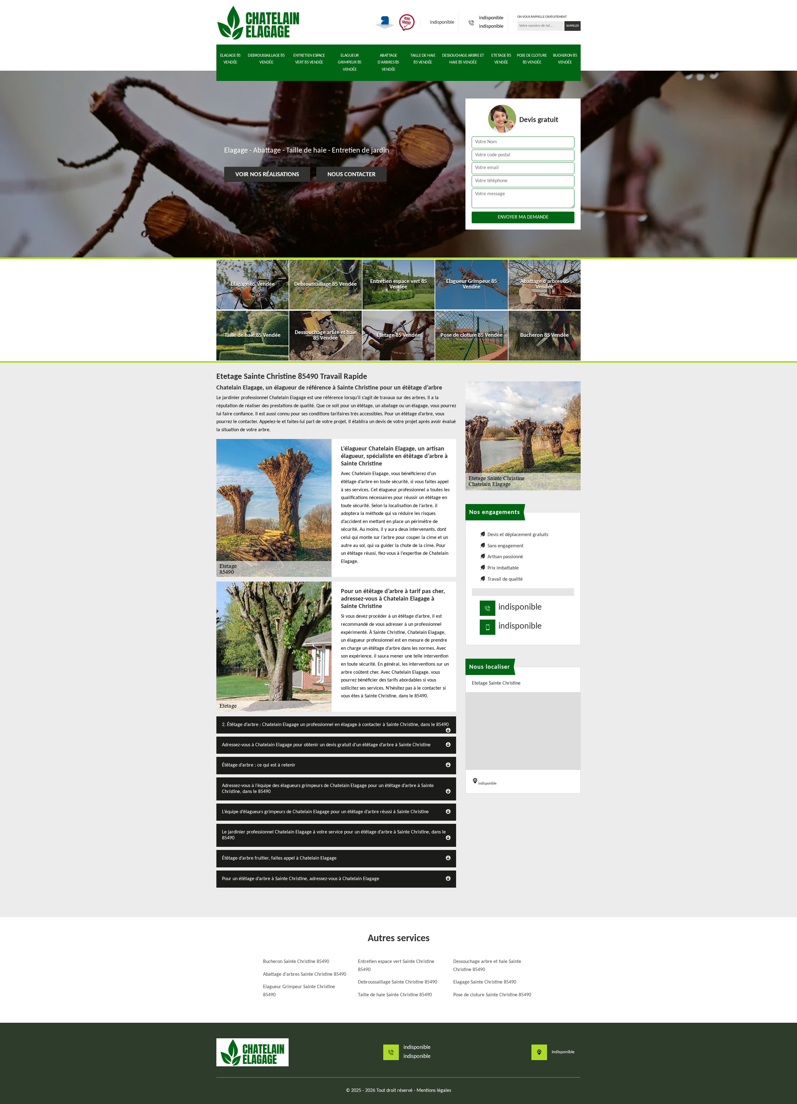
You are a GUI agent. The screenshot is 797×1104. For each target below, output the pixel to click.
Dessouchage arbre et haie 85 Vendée (463, 59)
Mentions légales (434, 1090)
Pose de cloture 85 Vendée (532, 59)
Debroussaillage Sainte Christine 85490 (397, 982)
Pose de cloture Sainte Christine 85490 (492, 995)
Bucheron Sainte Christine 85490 (296, 961)
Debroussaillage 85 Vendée (266, 59)
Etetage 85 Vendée (501, 59)
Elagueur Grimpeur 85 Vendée (349, 62)
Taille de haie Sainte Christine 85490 (395, 995)
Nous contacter (351, 175)
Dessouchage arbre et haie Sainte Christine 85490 (487, 965)
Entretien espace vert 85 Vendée (309, 59)
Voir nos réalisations (267, 175)
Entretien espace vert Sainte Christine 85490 (396, 965)
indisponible (442, 22)
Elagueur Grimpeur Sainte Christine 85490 (299, 991)
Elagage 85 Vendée (230, 59)
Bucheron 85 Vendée (565, 59)
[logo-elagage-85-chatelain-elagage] (258, 22)
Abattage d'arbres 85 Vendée (388, 62)
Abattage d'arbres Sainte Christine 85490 (304, 974)
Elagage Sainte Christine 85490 (484, 982)
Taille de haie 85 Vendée (422, 59)
